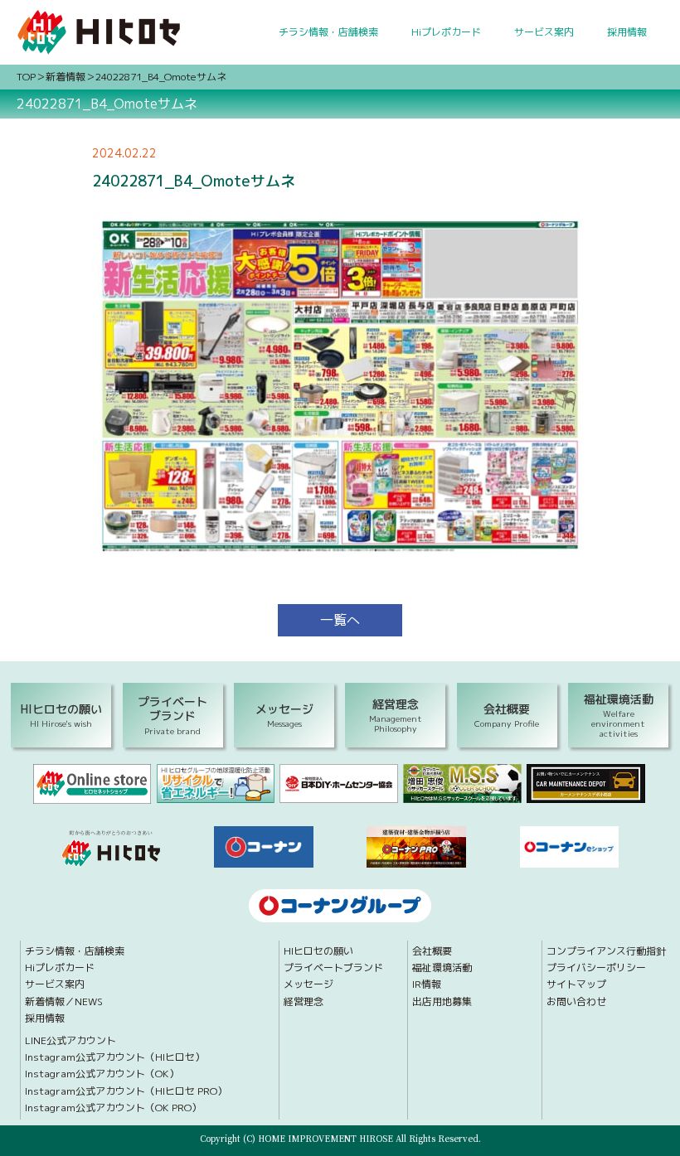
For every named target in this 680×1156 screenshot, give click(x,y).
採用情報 (627, 32)
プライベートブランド (333, 968)
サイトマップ (576, 984)
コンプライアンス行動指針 (606, 951)
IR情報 (426, 984)
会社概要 (432, 951)
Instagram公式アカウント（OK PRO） (113, 1108)
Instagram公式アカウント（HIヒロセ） (115, 1057)
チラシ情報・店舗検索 (328, 32)
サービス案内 (544, 32)
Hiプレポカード (446, 32)
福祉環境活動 (442, 968)
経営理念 (303, 1002)
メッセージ (308, 984)
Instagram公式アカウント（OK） (102, 1074)
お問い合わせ (576, 1002)
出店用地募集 (442, 1002)
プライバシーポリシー (596, 968)
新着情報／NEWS (64, 1002)
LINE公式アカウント (70, 1041)
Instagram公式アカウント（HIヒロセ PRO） (126, 1091)
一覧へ (340, 620)
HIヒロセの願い (318, 951)
